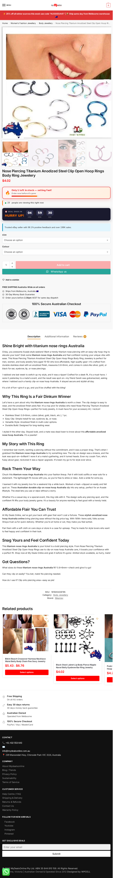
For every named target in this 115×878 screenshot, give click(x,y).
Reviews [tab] (79, 336)
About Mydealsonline (13, 766)
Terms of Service (10, 782)
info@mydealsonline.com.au (16, 751)
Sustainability (9, 778)
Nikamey (59, 598)
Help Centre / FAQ (11, 794)
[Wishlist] (46, 618)
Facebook (9, 821)
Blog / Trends (9, 770)
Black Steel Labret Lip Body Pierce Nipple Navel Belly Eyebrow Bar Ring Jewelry (76, 666)
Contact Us (8, 806)
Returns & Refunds (11, 802)
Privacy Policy (9, 774)
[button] (108, 5)
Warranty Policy (10, 810)
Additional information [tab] (57, 336)
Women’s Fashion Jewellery (23, 23)
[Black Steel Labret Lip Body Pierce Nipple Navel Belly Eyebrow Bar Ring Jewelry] (78, 637)
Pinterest (9, 833)
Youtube (8, 825)
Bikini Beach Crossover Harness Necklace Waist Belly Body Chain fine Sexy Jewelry (25, 660)
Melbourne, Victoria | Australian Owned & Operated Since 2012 (46, 871)
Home (5, 23)
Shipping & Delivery (12, 798)
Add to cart (63, 264)
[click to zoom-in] (57, 82)
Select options (27, 672)
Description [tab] (34, 336)
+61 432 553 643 (14, 743)
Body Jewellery (46, 23)
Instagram (9, 829)
